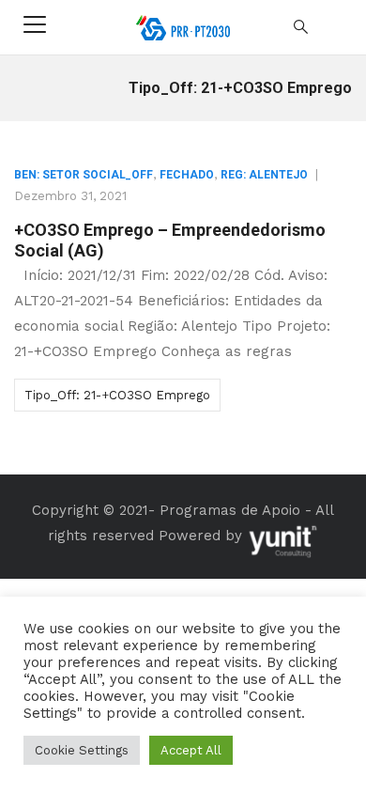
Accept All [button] (190, 750)
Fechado (187, 174)
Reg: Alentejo (264, 174)
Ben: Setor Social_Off (83, 174)
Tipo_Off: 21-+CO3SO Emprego (117, 395)
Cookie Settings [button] (82, 750)
